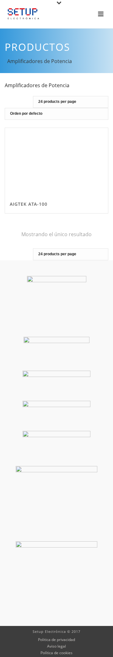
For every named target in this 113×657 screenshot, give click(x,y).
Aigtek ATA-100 (28, 204)
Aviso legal (56, 646)
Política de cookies (56, 652)
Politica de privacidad (56, 639)
